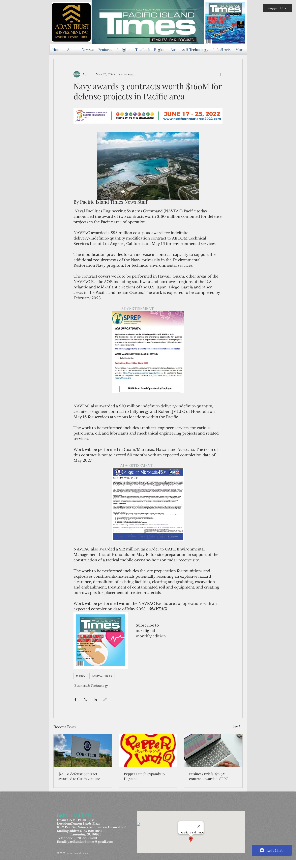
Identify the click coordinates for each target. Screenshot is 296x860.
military (80, 675)
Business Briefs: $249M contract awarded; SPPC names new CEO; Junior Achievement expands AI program (208, 776)
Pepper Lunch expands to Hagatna (144, 776)
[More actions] (220, 74)
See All (238, 726)
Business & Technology (91, 686)
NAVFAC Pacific (102, 675)
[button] (277, 8)
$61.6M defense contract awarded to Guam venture (79, 776)
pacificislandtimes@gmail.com (90, 841)
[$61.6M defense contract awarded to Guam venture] (83, 750)
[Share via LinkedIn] (95, 699)
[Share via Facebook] (75, 699)
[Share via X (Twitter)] (85, 699)
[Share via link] (105, 699)
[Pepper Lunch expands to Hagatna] (148, 750)
